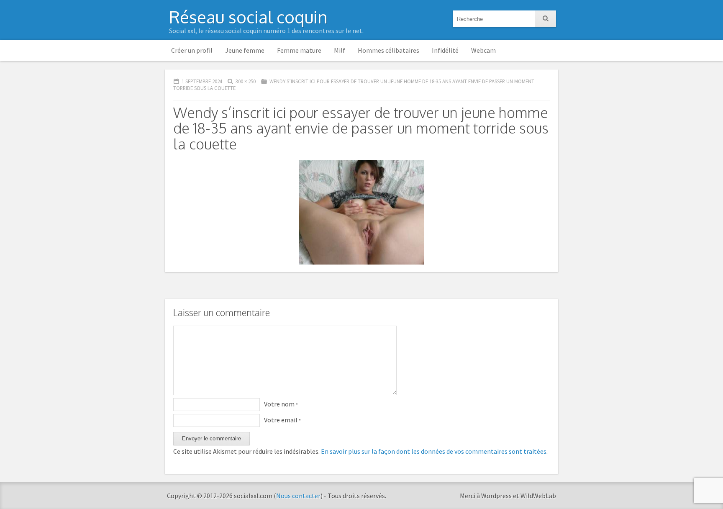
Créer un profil (192, 50)
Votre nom (281, 404)
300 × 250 (246, 81)
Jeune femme (244, 50)
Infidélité (445, 50)
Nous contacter (298, 495)
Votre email (282, 420)
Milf (339, 50)
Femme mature (299, 50)
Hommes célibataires (388, 50)
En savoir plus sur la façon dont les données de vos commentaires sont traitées (433, 451)
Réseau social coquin (248, 16)
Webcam (483, 50)
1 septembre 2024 (202, 81)
